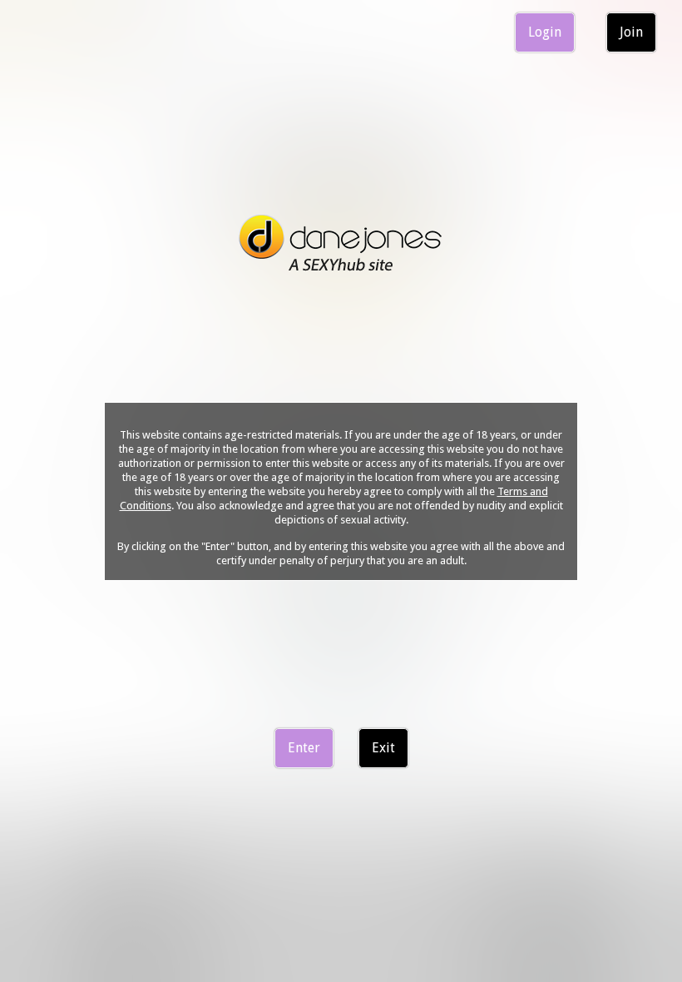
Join (631, 32)
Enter (304, 748)
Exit (383, 748)
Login (544, 32)
